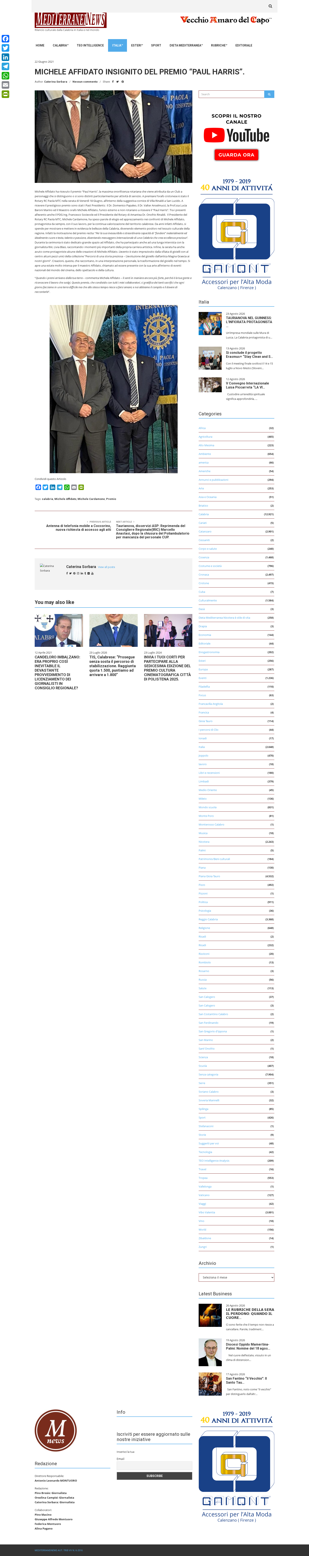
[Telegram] (5, 66)
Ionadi (203, 738)
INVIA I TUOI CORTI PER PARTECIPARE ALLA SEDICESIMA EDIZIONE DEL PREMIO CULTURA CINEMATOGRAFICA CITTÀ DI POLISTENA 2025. (167, 668)
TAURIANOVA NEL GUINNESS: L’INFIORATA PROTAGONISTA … (249, 322)
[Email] (5, 85)
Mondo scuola (208, 807)
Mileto (203, 798)
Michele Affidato (65, 499)
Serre (202, 1083)
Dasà (202, 609)
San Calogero (207, 997)
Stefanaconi (206, 1126)
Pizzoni (203, 893)
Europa (203, 669)
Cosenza (204, 557)
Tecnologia (205, 1152)
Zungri (203, 1247)
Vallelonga (205, 1186)
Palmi (202, 850)
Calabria (60, 45)
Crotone (204, 583)
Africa (202, 428)
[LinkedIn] (5, 57)
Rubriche (218, 45)
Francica (204, 712)
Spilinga (203, 1109)
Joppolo (203, 755)
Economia (205, 635)
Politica (203, 902)
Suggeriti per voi (209, 1143)
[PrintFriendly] (5, 94)
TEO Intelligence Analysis (214, 1160)
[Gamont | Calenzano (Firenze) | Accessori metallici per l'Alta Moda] (236, 233)
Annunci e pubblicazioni (213, 480)
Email (120, 1459)
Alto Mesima (206, 445)
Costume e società (210, 566)
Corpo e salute (208, 549)
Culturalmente (208, 600)
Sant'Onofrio (207, 1048)
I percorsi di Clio (208, 730)
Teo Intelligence (90, 45)
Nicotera (204, 842)
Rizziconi (204, 954)
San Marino (206, 1040)
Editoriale (243, 45)
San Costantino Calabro (213, 1014)
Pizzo (202, 885)
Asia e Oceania (208, 497)
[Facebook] (5, 38)
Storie (202, 1135)
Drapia (203, 626)
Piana (202, 867)
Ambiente (205, 454)
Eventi (202, 678)
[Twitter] (5, 48)
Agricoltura (205, 437)
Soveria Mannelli (209, 1100)
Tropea (203, 1178)
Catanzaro (205, 531)
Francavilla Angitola (211, 704)
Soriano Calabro (209, 1092)
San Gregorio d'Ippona (213, 1031)
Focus (202, 695)
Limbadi (204, 781)
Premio (111, 499)
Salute (202, 988)
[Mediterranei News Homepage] (56, 1430)
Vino (201, 1221)
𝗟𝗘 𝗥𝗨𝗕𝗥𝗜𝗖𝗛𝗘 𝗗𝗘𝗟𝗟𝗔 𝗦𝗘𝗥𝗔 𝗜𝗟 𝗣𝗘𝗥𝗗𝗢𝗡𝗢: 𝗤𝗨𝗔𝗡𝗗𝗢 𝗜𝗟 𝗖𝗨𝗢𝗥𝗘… (250, 1314)
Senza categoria (208, 1074)
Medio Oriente (208, 790)
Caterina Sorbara (55, 81)
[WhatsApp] (5, 75)
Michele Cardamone (91, 499)
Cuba (202, 592)
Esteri (136, 45)
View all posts (106, 567)
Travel (202, 1169)
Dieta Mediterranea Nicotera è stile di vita (224, 617)
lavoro (203, 764)
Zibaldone (205, 1238)
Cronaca (204, 574)
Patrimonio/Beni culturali (214, 859)
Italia (116, 45)
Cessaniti (204, 540)
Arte (201, 488)
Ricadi (202, 936)
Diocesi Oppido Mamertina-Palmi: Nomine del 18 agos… (248, 1346)
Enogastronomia (209, 652)
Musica (203, 833)
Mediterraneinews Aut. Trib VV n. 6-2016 (59, 1550)
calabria (47, 499)
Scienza (203, 1057)
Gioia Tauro (206, 721)
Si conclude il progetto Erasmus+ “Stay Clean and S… (249, 355)
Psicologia (205, 911)
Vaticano (204, 1195)
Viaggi (202, 1204)
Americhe (204, 471)
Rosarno (204, 971)
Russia (203, 979)
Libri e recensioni (209, 773)
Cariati (203, 523)
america (204, 462)
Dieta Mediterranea (185, 45)
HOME (40, 45)
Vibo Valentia (207, 1212)
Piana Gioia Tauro (209, 876)
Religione (204, 928)
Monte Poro (206, 816)
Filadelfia (204, 686)
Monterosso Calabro (211, 824)
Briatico (203, 505)
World (202, 1229)
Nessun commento (85, 81)
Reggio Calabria (208, 919)
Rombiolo (205, 962)
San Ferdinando (208, 1023)
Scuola (203, 1066)
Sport (156, 45)
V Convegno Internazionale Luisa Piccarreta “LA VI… (247, 385)
